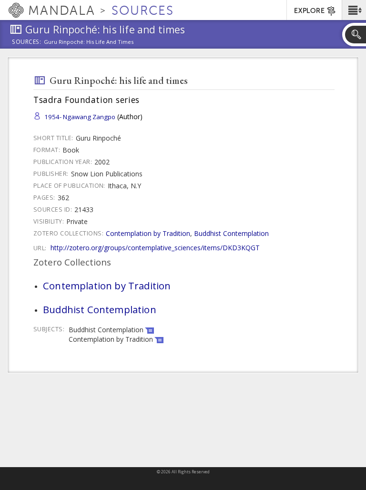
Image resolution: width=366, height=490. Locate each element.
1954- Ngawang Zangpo (79, 116)
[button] (354, 10)
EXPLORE (309, 10)
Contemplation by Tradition (148, 233)
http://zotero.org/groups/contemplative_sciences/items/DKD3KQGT (155, 247)
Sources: (26, 42)
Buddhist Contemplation (231, 233)
